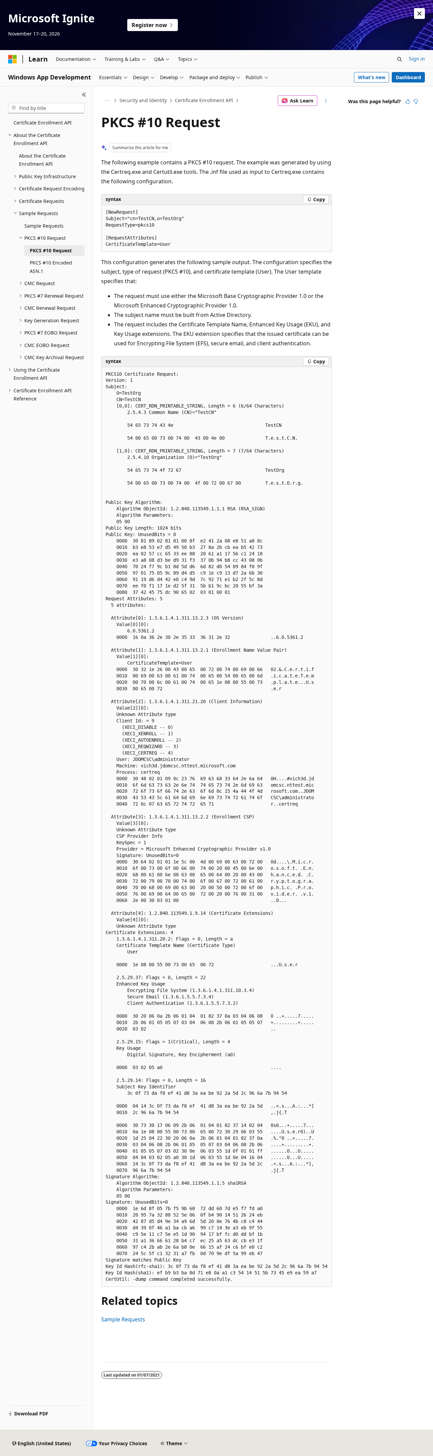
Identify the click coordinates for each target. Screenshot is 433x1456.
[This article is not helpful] (416, 101)
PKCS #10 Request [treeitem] (51, 250)
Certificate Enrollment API (204, 100)
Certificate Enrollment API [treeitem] (43, 122)
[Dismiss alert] (419, 13)
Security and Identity (143, 100)
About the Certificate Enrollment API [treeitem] (42, 160)
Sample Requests (123, 1319)
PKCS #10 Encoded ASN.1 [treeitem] (51, 266)
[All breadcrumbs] (107, 100)
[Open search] (399, 59)
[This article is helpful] (408, 101)
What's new (371, 77)
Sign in (417, 58)
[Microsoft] (12, 59)
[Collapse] (84, 94)
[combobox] (46, 108)
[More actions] (326, 100)
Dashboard (408, 77)
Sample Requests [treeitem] (44, 226)
